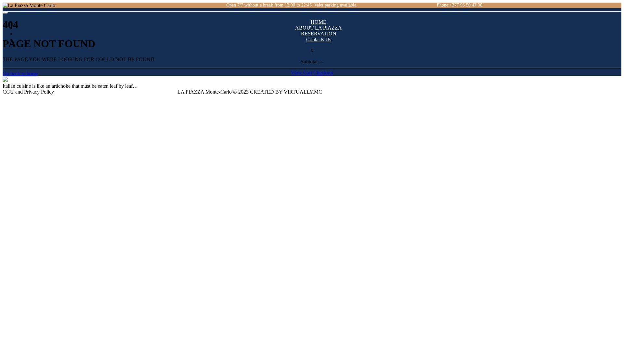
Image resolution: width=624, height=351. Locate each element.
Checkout (323, 72)
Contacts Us (318, 39)
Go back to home (20, 73)
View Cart (301, 72)
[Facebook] (145, 5)
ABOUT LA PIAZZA (318, 28)
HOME (318, 22)
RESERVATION (318, 33)
